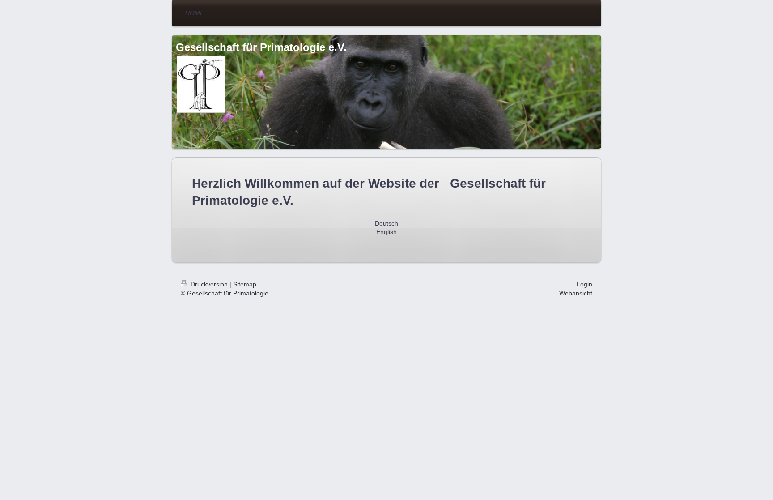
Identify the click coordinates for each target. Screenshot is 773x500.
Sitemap (244, 284)
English (386, 231)
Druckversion (209, 284)
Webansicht (575, 293)
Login (584, 284)
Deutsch (386, 223)
